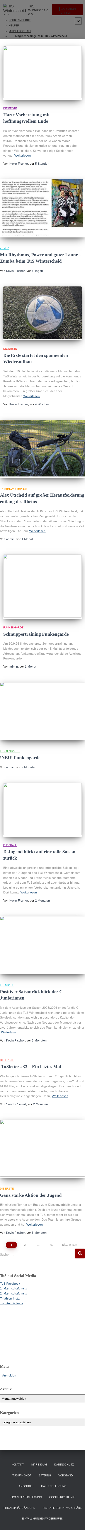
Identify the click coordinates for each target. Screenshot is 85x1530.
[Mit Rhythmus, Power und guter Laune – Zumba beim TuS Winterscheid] (42, 208)
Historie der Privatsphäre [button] (62, 1507)
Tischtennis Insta (11, 1303)
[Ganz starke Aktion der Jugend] (42, 1149)
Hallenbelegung (53, 1486)
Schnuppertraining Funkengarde (36, 634)
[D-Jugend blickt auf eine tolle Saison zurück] (42, 810)
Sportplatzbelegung (26, 1497)
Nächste (68, 1244)
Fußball (10, 845)
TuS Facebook (10, 1283)
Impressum (39, 1464)
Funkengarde (13, 627)
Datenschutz (64, 1464)
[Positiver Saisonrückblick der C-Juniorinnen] (42, 945)
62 (51, 1244)
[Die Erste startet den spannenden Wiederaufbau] (42, 313)
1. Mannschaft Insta (13, 1288)
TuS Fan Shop (21, 1475)
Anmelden (9, 1375)
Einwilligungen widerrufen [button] (42, 1518)
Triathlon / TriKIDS (13, 488)
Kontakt (18, 1464)
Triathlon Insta (10, 1298)
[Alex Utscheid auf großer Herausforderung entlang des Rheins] (42, 449)
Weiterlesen (22, 155)
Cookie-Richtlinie (62, 1497)
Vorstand (65, 1475)
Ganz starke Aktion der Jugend (31, 1195)
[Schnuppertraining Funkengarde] (42, 587)
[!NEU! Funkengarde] (42, 711)
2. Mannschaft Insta (13, 1293)
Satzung (45, 1475)
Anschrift (26, 1486)
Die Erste (10, 108)
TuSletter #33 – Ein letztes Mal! (31, 1066)
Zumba (4, 248)
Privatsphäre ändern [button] (19, 1507)
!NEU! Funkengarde (20, 757)
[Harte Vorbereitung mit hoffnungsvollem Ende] (42, 73)
